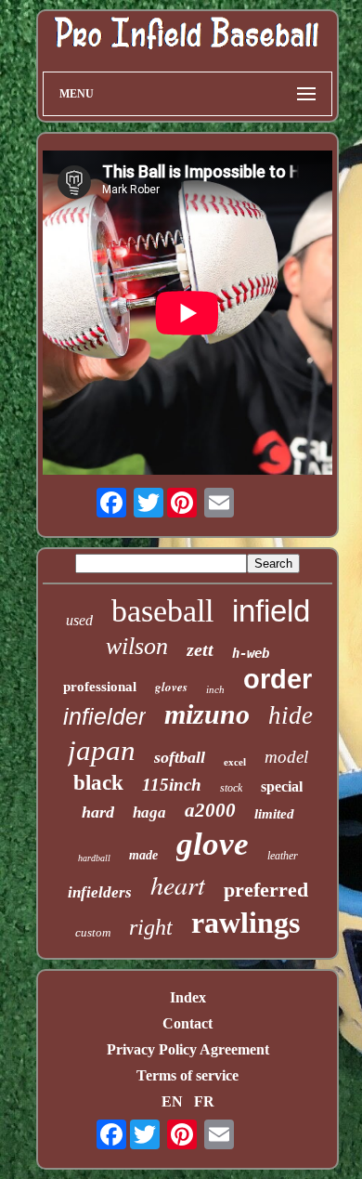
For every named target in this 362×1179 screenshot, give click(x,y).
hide (290, 715)
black (98, 782)
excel (235, 761)
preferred (266, 889)
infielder (104, 716)
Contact (187, 1023)
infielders (100, 892)
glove (212, 844)
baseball (162, 611)
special (282, 786)
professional (99, 686)
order (277, 679)
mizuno (207, 714)
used (79, 620)
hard (98, 812)
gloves (171, 686)
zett (200, 649)
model (286, 756)
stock (231, 787)
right (151, 927)
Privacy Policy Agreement (188, 1049)
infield (271, 611)
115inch (171, 784)
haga (149, 812)
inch (215, 689)
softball (179, 757)
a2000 (210, 810)
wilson (137, 646)
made (143, 855)
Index (188, 997)
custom (92, 932)
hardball (94, 858)
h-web (250, 653)
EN (172, 1101)
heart (177, 884)
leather (282, 855)
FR (204, 1101)
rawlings (245, 922)
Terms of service (187, 1075)
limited (274, 813)
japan (102, 750)
